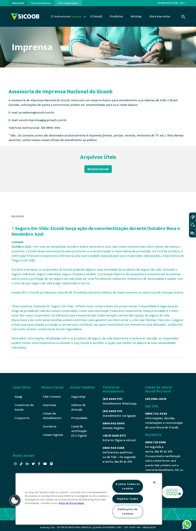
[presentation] (18, 3)
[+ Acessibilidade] (192, 233)
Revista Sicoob (98, 169)
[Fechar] (154, 482)
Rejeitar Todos (127, 498)
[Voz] (192, 225)
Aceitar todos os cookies (127, 486)
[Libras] (192, 217)
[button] (15, 500)
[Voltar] (13, 228)
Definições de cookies (127, 511)
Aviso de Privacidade (71, 503)
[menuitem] (18, 3)
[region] (88, 499)
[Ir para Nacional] (25, 16)
